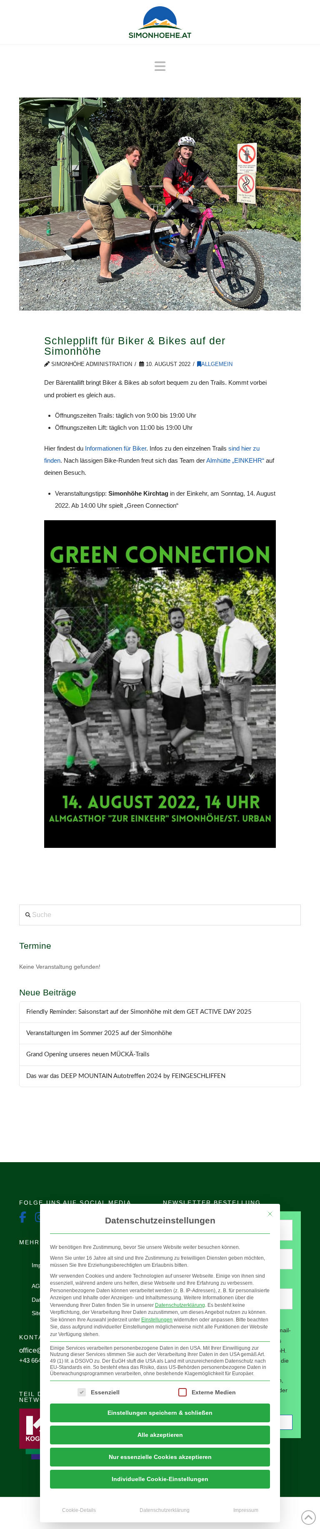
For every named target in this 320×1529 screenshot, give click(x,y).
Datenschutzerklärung (180, 1305)
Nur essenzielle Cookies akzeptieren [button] (160, 1457)
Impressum (245, 1510)
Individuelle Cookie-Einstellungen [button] (160, 1479)
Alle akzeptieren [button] (160, 1434)
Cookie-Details (79, 1510)
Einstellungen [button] (156, 1320)
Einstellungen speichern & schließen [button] (160, 1412)
